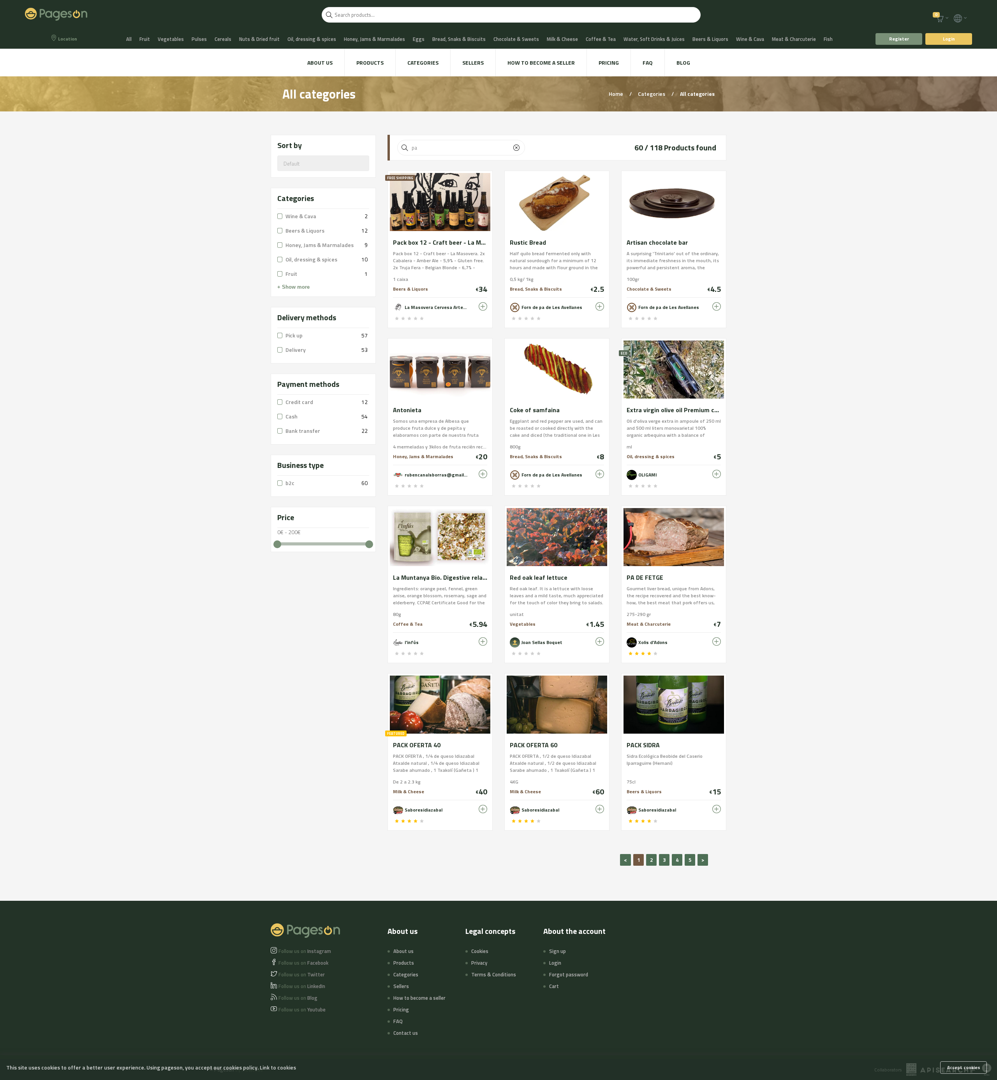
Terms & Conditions (493, 974)
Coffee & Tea (601, 39)
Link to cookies (278, 1067)
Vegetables (171, 39)
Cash (291, 416)
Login (949, 38)
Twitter (301, 974)
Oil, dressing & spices (311, 39)
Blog (683, 62)
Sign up (557, 951)
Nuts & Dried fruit (259, 39)
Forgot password (568, 974)
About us (320, 62)
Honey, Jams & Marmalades (374, 39)
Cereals (223, 39)
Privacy (479, 963)
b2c (289, 483)
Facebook (303, 963)
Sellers (473, 62)
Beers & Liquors (710, 39)
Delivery (295, 350)
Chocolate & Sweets (516, 39)
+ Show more (293, 287)
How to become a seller (541, 62)
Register (899, 38)
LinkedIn (301, 986)
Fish (828, 39)
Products (370, 62)
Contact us (405, 1033)
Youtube (302, 1009)
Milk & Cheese (562, 39)
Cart (554, 986)
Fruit (144, 39)
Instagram (304, 951)
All (129, 39)
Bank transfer (302, 431)
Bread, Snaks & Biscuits (459, 39)
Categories (423, 62)
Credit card (299, 402)
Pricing (609, 62)
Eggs (419, 39)
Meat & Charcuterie (794, 39)
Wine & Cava (750, 39)
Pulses (199, 39)
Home (616, 94)
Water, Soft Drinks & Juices (654, 39)
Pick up (294, 335)
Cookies (479, 951)
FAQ (648, 62)
